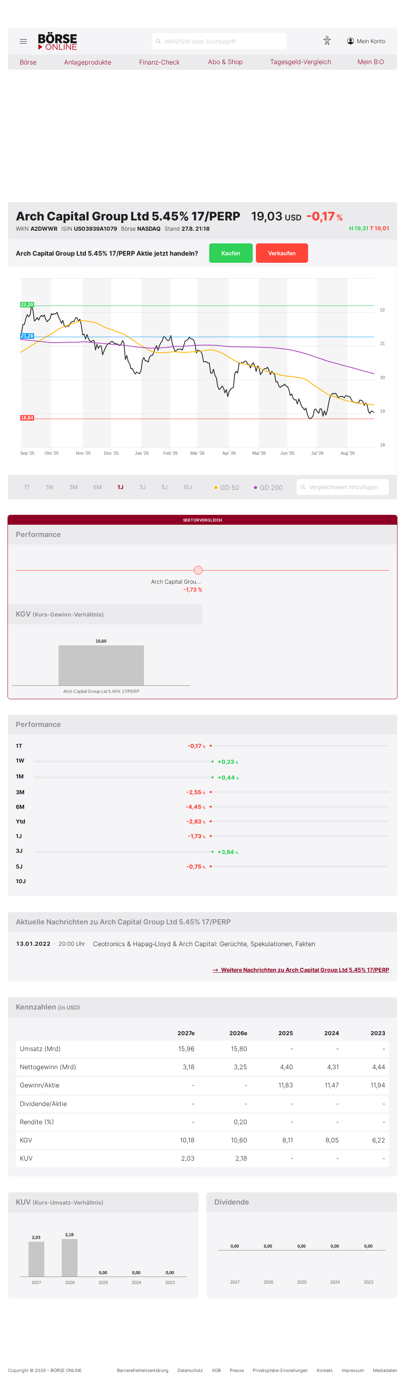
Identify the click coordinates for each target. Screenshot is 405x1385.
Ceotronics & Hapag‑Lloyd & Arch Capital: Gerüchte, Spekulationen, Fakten (204, 944)
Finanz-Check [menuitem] (159, 62)
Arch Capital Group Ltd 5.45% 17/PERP (176, 581)
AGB (216, 1370)
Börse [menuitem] (28, 62)
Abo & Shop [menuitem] (225, 62)
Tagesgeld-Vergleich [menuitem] (300, 62)
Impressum (353, 1370)
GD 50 (229, 487)
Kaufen (230, 253)
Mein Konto (371, 41)
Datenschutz (190, 1370)
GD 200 (271, 487)
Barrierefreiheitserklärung (142, 1370)
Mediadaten (385, 1370)
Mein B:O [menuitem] (371, 62)
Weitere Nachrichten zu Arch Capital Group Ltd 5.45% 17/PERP (304, 969)
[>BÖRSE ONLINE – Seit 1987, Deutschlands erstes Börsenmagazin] (57, 41)
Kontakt (325, 1370)
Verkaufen (282, 253)
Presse (237, 1370)
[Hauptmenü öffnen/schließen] (23, 41)
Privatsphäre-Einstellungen (280, 1370)
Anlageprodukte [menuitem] (87, 62)
